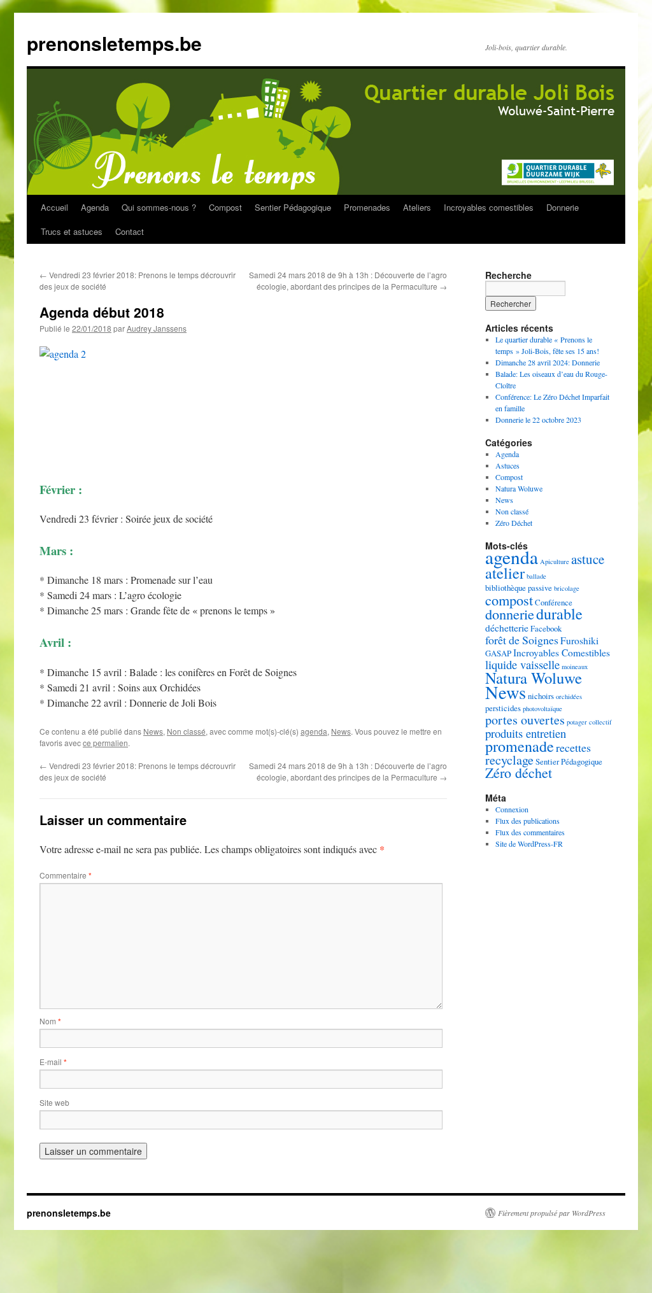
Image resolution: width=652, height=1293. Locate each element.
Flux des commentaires (530, 832)
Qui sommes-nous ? (159, 207)
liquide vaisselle (522, 664)
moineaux (575, 666)
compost (509, 599)
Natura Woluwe (518, 488)
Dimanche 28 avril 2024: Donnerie (547, 362)
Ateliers (417, 207)
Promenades (367, 207)
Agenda (95, 207)
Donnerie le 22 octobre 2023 (538, 419)
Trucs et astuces (72, 231)
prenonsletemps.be (114, 43)
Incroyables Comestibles (561, 652)
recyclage (509, 759)
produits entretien (525, 733)
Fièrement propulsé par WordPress (552, 1213)
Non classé (186, 731)
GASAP (498, 653)
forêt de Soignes (521, 639)
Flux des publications (527, 821)
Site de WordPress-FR (529, 843)
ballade (536, 576)
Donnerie (562, 207)
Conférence (553, 602)
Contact (129, 231)
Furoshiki (579, 640)
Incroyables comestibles (489, 207)
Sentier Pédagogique (293, 207)
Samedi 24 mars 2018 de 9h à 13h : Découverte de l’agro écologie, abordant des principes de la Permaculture (348, 280)
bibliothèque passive (518, 587)
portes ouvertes (525, 719)
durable (559, 613)
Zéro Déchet (513, 523)
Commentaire (65, 875)
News (153, 731)
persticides (503, 708)
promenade (519, 746)
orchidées (569, 696)
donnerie (509, 613)
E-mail (53, 1061)
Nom (50, 1020)
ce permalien (105, 742)
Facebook (546, 628)
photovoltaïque (542, 708)
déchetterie (506, 627)
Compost (225, 207)
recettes (573, 747)
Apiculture (554, 561)
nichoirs (541, 696)
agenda (314, 731)
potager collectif (589, 721)
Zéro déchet (518, 772)
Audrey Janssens (157, 328)
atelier (505, 572)
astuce (587, 559)
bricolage (566, 588)
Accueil (54, 207)
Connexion (511, 809)
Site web (54, 1102)
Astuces (507, 465)
